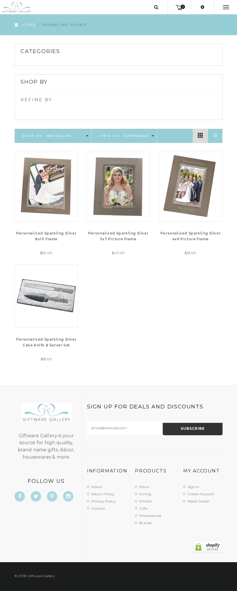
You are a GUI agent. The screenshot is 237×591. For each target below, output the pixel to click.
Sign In (193, 487)
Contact (98, 508)
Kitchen (145, 501)
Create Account (201, 494)
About (96, 487)
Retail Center (199, 501)
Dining (145, 494)
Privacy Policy (103, 501)
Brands (145, 523)
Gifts (143, 508)
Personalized (150, 515)
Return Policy (103, 494)
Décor (144, 487)
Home (29, 24)
